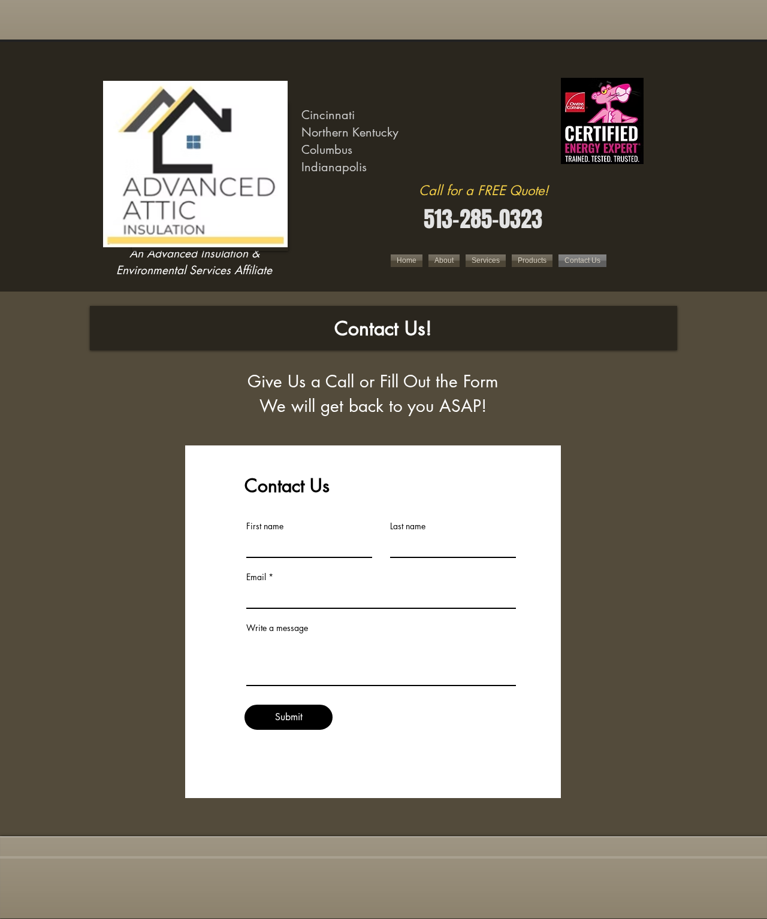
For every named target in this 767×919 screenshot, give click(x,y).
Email (256, 577)
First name (264, 526)
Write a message (277, 628)
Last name (407, 526)
